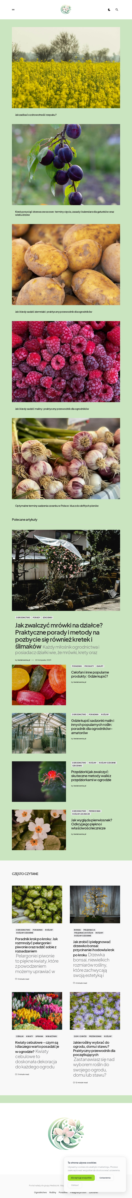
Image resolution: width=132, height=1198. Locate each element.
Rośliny (105, 714)
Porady (36, 617)
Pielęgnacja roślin (83, 933)
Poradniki (77, 666)
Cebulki (20, 1036)
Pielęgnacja (89, 930)
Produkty (89, 666)
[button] (13, 9)
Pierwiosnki (95, 811)
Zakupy (100, 666)
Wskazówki (51, 1036)
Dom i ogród (80, 1036)
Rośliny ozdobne (107, 763)
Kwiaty (29, 1036)
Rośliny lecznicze (81, 814)
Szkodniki (47, 617)
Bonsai (77, 930)
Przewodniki (95, 1036)
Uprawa (39, 1036)
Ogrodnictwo (23, 617)
